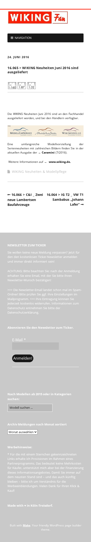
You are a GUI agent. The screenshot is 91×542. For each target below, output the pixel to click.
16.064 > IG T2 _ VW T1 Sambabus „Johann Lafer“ (65, 199)
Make (26, 525)
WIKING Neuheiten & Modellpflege (39, 171)
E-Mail (19, 339)
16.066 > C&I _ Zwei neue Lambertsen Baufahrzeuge (25, 199)
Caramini (48, 152)
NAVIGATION (23, 38)
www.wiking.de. (60, 162)
